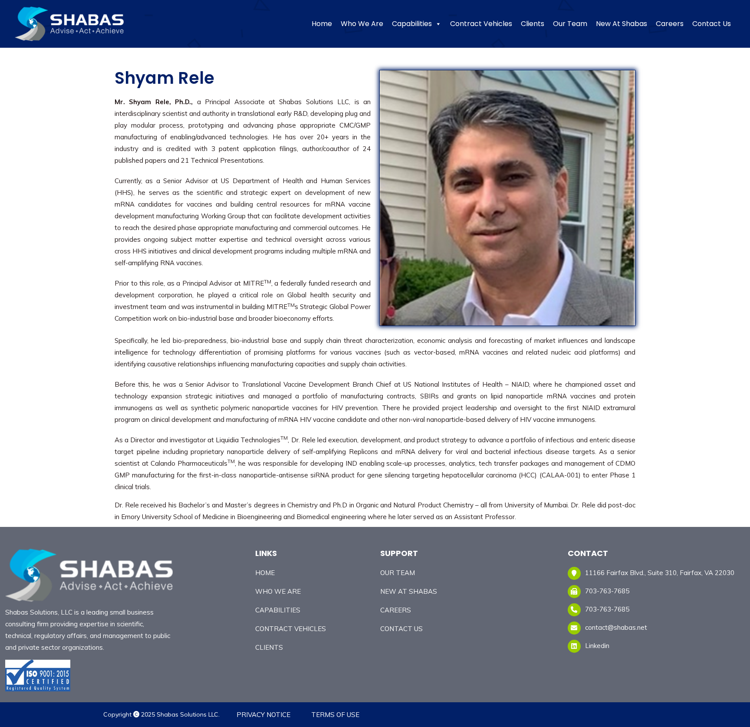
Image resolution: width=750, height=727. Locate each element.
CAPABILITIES (277, 610)
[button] (437, 24)
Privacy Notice (263, 715)
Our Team (570, 24)
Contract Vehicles (481, 24)
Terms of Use (335, 715)
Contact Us (711, 24)
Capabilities (412, 24)
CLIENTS (269, 647)
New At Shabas (621, 24)
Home (322, 24)
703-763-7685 (607, 609)
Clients (532, 24)
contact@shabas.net (616, 627)
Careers (670, 24)
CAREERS (395, 610)
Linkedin (597, 645)
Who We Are (362, 24)
